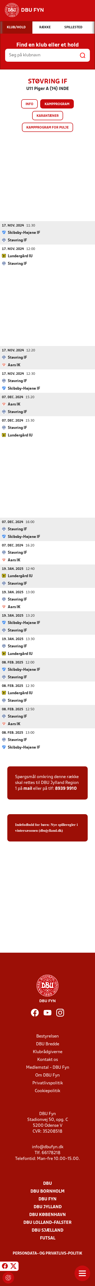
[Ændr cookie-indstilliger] (8, 1278)
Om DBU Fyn (47, 1075)
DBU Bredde (47, 1044)
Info (29, 104)
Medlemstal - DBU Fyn (47, 1068)
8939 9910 (66, 789)
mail (27, 789)
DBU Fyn (47, 1199)
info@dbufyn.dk (47, 1147)
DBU (47, 1184)
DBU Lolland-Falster (47, 1223)
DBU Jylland (48, 1207)
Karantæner (48, 116)
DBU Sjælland (47, 1230)
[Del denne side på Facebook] (5, 1267)
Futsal (47, 1238)
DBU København (47, 1215)
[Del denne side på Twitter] (13, 1267)
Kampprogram (57, 104)
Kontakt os (47, 1060)
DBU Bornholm (47, 1191)
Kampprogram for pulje (47, 127)
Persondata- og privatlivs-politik (47, 1253)
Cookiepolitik (47, 1091)
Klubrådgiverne (47, 1052)
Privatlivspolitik (47, 1083)
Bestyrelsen (47, 1036)
